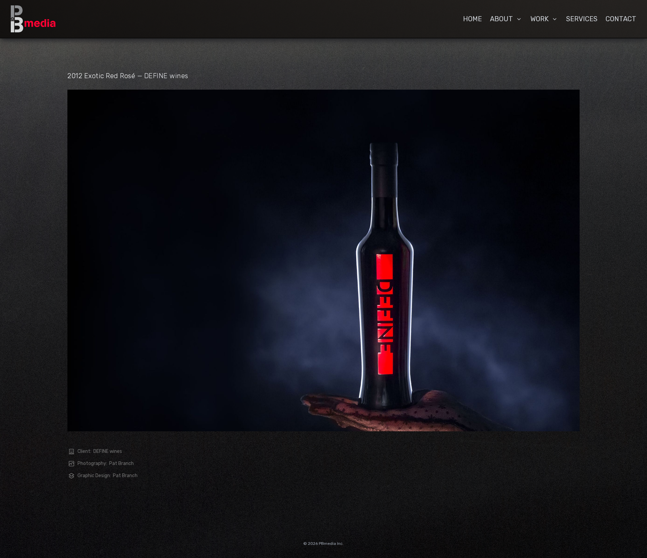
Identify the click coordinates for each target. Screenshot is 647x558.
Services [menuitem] (581, 19)
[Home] (33, 19)
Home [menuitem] (472, 19)
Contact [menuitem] (621, 19)
